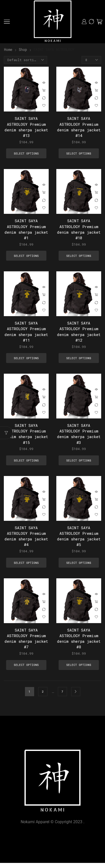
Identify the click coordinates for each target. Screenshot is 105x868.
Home (8, 49)
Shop (23, 49)
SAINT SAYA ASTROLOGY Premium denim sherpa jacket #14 (79, 127)
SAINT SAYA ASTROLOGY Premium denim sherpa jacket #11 (26, 331)
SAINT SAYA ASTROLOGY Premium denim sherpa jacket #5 (79, 536)
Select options (44, 90)
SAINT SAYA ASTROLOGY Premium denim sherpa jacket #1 (26, 229)
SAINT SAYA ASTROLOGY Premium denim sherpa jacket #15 (26, 434)
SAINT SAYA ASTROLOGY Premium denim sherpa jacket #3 (79, 434)
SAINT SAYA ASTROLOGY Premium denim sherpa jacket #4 (26, 536)
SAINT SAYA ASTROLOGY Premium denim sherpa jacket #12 (79, 331)
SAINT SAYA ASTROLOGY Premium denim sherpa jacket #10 (79, 229)
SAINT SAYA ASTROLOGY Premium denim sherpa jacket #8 (79, 638)
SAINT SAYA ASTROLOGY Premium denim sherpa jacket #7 (26, 638)
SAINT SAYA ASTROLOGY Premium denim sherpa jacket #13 (26, 127)
